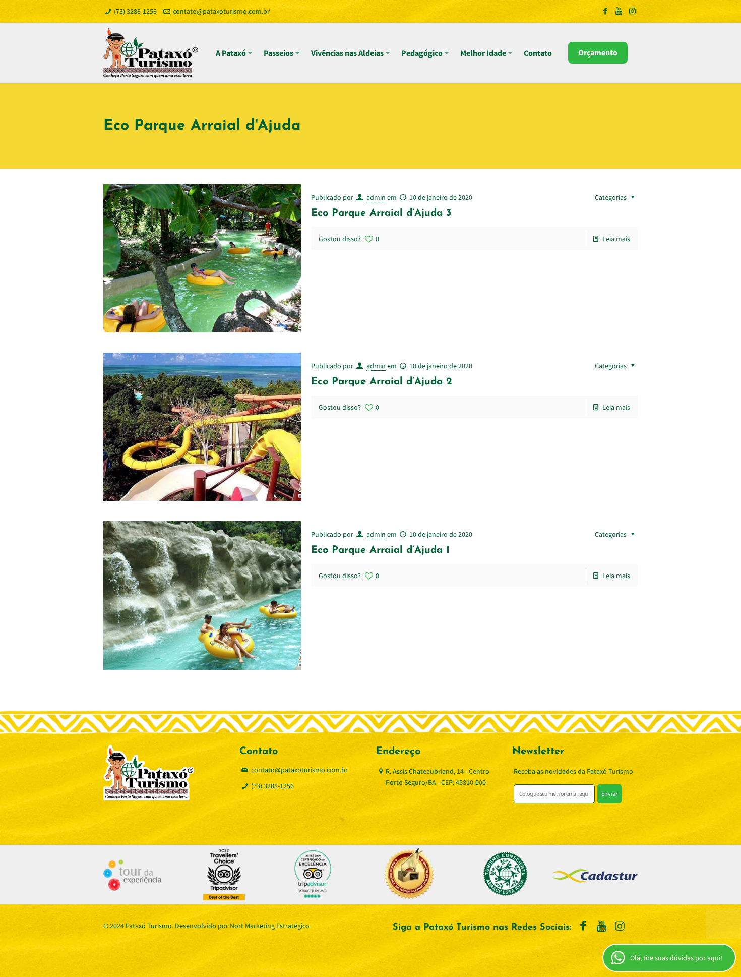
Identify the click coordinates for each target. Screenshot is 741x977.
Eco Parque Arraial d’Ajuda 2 (381, 382)
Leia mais (616, 238)
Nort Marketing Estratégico (270, 925)
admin (376, 197)
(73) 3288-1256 (135, 11)
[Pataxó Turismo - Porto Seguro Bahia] (150, 53)
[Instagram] (632, 11)
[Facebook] (605, 11)
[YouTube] (618, 11)
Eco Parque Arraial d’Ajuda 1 (380, 550)
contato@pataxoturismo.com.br (221, 11)
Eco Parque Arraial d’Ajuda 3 (381, 213)
